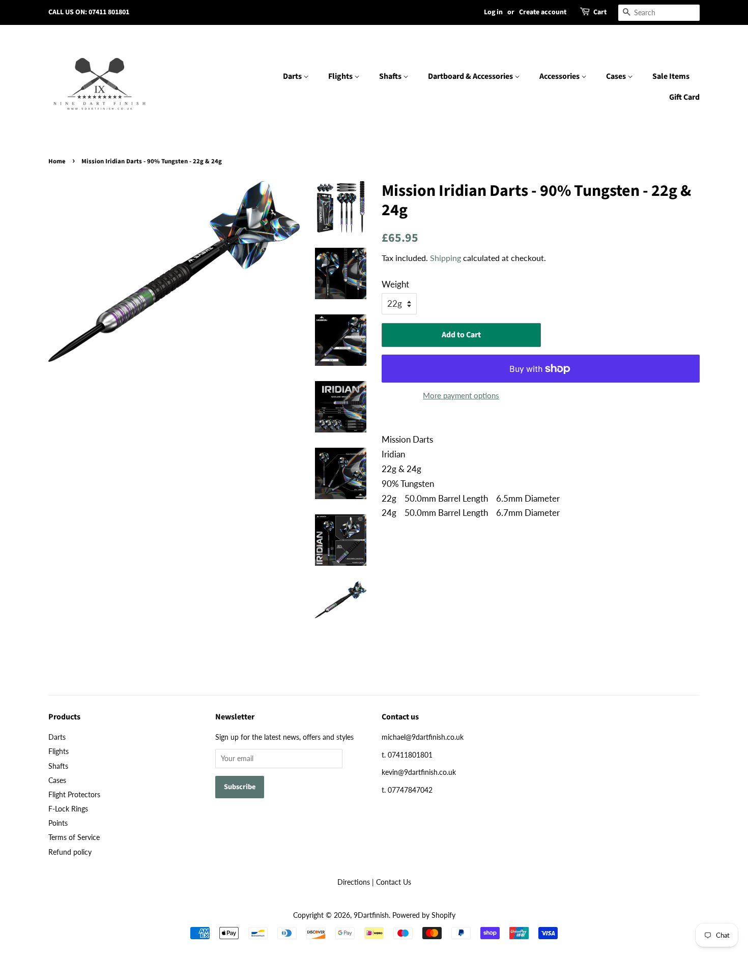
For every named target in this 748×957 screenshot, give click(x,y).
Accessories (560, 76)
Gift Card (684, 97)
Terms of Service (74, 837)
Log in (493, 12)
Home (57, 161)
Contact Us (393, 882)
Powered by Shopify (423, 915)
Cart (600, 12)
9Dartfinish (371, 915)
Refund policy (70, 852)
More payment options (461, 395)
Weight (395, 284)
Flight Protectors (74, 794)
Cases (616, 76)
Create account (542, 12)
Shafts (391, 76)
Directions (353, 882)
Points (58, 823)
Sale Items (670, 76)
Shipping (445, 258)
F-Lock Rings (68, 808)
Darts (293, 76)
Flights (341, 76)
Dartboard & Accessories (471, 76)
